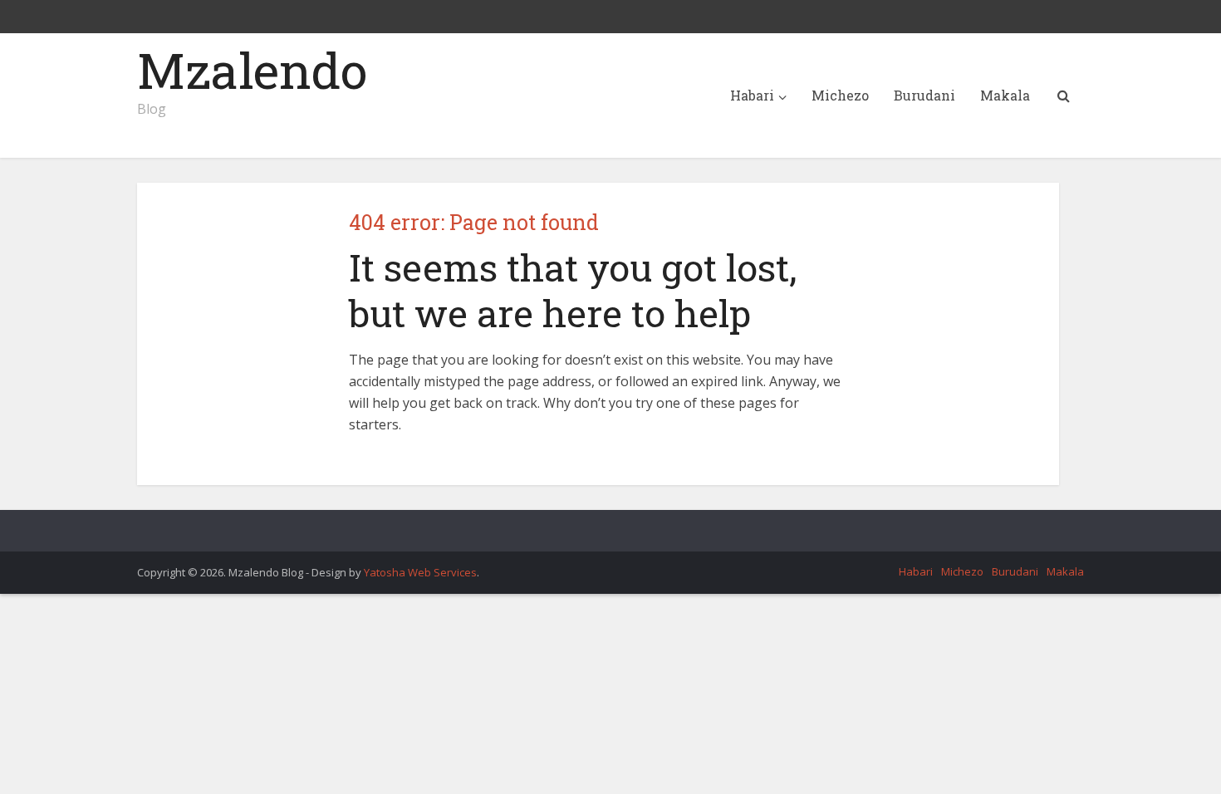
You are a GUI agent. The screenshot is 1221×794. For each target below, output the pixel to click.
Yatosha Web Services (420, 572)
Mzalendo (252, 70)
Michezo (840, 95)
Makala (1005, 95)
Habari (752, 95)
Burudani (924, 95)
